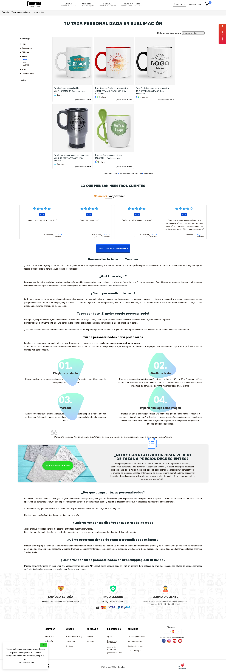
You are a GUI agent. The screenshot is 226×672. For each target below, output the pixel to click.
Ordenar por (176, 33)
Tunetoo (90, 636)
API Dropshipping (98, 566)
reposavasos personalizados (113, 285)
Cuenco (26, 65)
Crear (68, 4)
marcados (90, 641)
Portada (5, 12)
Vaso (25, 62)
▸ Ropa (23, 44)
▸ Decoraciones (27, 73)
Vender (107, 4)
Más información (26, 662)
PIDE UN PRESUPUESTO (58, 466)
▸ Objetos (24, 52)
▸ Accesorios (26, 48)
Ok (44, 645)
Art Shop (87, 4)
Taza (25, 60)
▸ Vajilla (23, 56)
